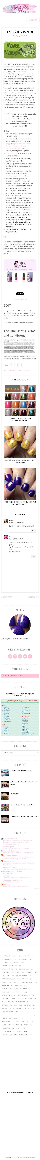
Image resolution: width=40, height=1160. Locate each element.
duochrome (18, 1015)
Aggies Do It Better (10, 855)
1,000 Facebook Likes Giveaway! (20, 770)
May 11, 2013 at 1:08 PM (16, 539)
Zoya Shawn (14, 793)
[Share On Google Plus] (18, 365)
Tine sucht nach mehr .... (12, 880)
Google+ (14, 148)
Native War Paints (7, 995)
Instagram (16, 146)
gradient (16, 1018)
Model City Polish (9, 867)
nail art (18, 1028)
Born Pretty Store (7, 969)
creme (22, 1011)
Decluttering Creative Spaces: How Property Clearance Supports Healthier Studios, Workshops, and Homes (17, 842)
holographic (6, 1021)
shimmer (19, 1031)
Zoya (29, 1008)
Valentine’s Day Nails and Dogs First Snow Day (18, 869)
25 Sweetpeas (8, 847)
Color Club (29, 972)
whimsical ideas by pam (20, 1034)
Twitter (28, 144)
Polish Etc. (14, 1157)
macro (4, 1025)
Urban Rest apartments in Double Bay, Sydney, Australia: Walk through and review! (18, 858)
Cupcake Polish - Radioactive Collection (23, 805)
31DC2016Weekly (6, 959)
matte (26, 1025)
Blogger (8, 144)
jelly (27, 1021)
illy (10, 536)
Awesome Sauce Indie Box (9, 966)
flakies (30, 1015)
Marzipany (7, 884)
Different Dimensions (8, 979)
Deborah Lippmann (21, 975)
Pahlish (12, 998)
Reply (33, 531)
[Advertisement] (20, 1062)
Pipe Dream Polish (26, 998)
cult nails (5, 1015)
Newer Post (7, 597)
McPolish (19, 992)
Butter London (24, 969)
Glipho (20, 148)
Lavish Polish (6, 992)
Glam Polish (5, 985)
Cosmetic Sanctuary (11, 851)
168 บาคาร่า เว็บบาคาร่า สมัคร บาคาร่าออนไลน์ (17, 878)
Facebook (24, 146)
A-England (16, 962)
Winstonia (19, 1008)
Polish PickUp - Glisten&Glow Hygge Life (16, 886)
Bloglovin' (15, 144)
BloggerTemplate (30, 1157)
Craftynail (7, 876)
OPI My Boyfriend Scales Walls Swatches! (23, 816)
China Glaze (5, 972)
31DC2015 (27, 956)
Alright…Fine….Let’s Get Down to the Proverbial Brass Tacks (18, 864)
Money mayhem (23, 370)
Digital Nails (24, 979)
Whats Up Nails (6, 1008)
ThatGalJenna (8, 861)
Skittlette (4, 1005)
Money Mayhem (21, 71)
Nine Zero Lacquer (23, 995)
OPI (3, 998)
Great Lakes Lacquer (8, 988)
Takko (15, 1005)
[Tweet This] (11, 365)
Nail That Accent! (10, 839)
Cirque (17, 972)
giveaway (13, 370)
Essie (14, 982)
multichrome (6, 1028)
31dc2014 (4, 962)
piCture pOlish (6, 1031)
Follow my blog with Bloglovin (14, 41)
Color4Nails (5, 975)
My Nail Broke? (8, 873)
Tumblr (8, 148)
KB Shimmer (23, 988)
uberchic (4, 1034)
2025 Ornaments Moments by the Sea (16, 848)
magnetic (16, 1025)
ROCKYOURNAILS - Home (12, 872)
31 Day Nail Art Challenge (9, 956)
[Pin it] (21, 365)
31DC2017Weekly (22, 959)
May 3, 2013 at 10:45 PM (16, 522)
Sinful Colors (20, 1002)
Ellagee (4, 982)
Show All (36, 888)
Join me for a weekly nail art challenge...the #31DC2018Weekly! (20, 695)
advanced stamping (8, 1011)
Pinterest (9, 146)
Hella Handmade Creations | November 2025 (18, 853)
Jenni (11, 520)
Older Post (32, 597)
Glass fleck (18, 985)
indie (17, 1021)
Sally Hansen (6, 1002)
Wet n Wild (27, 1005)
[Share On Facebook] (14, 365)
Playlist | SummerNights (11, 882)
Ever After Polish (27, 982)
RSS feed (22, 144)
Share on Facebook (20, 299)
